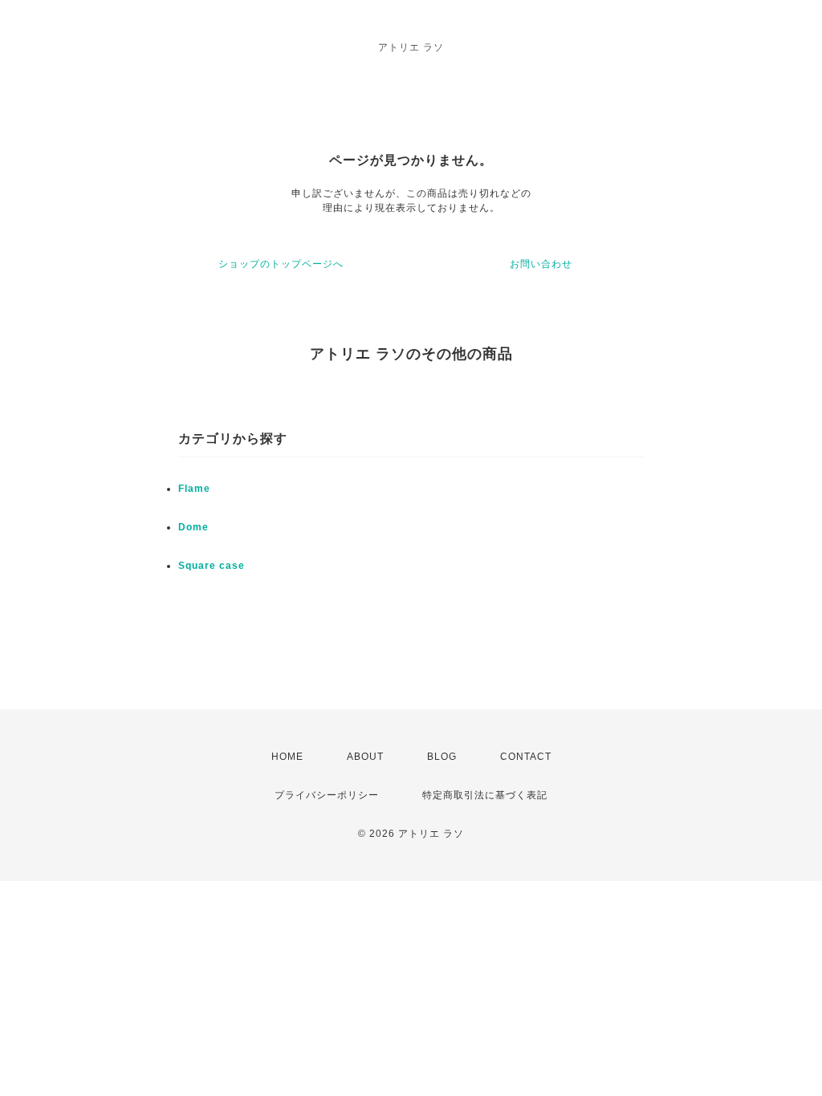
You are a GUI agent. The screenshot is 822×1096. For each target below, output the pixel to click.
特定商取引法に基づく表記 (484, 795)
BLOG (442, 756)
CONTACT (525, 756)
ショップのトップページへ (281, 264)
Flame (194, 488)
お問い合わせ (541, 264)
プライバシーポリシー (327, 795)
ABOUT (365, 756)
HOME (287, 756)
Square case (211, 565)
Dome (193, 527)
